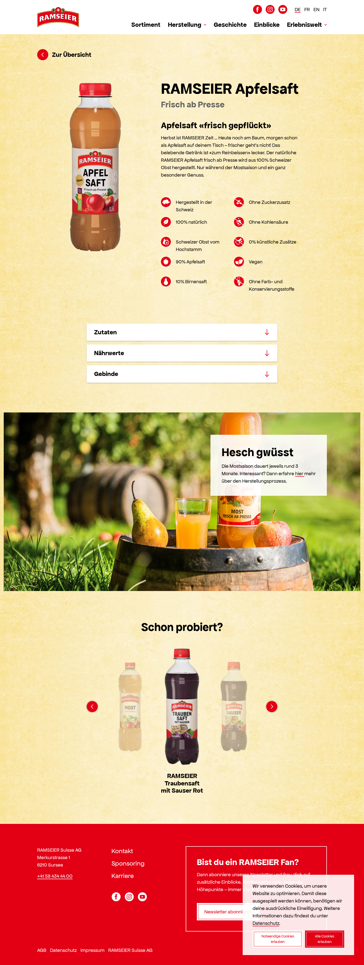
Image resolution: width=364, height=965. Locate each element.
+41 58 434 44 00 (55, 876)
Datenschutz (63, 950)
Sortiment (145, 24)
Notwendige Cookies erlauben (277, 939)
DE (298, 9)
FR (307, 9)
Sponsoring (128, 863)
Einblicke (267, 24)
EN (316, 9)
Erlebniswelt (304, 24)
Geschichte (230, 24)
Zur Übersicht (71, 54)
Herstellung (184, 24)
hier (299, 473)
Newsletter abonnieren (228, 911)
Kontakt (122, 850)
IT (325, 9)
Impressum (92, 950)
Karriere (122, 875)
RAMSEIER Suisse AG (130, 950)
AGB (41, 950)
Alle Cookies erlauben (324, 939)
